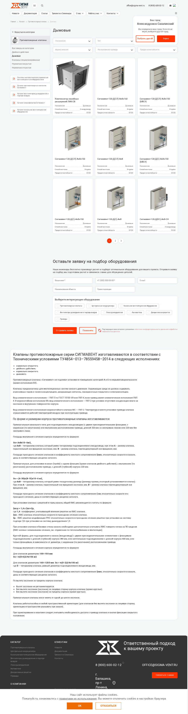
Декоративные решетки (20, 672)
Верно (166, 38)
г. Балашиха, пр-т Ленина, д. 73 (103, 682)
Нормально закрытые (21, 64)
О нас (78, 13)
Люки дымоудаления (19, 665)
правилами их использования (78, 698)
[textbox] (72, 41)
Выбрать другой (145, 38)
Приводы (14, 676)
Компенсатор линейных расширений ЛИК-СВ (67, 100)
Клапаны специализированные (26, 60)
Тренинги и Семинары (61, 13)
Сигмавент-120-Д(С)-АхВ (109, 219)
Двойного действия (20, 52)
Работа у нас (93, 13)
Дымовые (16, 56)
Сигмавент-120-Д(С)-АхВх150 (69, 219)
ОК (79, 705)
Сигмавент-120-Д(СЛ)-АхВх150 (70, 159)
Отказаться (108, 705)
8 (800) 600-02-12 (156, 6)
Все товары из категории (23, 48)
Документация (30, 13)
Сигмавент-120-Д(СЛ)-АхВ (110, 159)
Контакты (111, 13)
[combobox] (73, 41)
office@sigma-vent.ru (136, 6)
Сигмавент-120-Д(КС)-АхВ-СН (154, 219)
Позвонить (88, 330)
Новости (15, 13)
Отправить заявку (64, 330)
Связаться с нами (165, 675)
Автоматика (15, 669)
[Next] (121, 240)
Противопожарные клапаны (22, 648)
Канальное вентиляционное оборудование (28, 655)
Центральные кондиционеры (23, 651)
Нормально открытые (21, 68)
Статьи (44, 13)
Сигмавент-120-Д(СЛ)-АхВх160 (112, 98)
